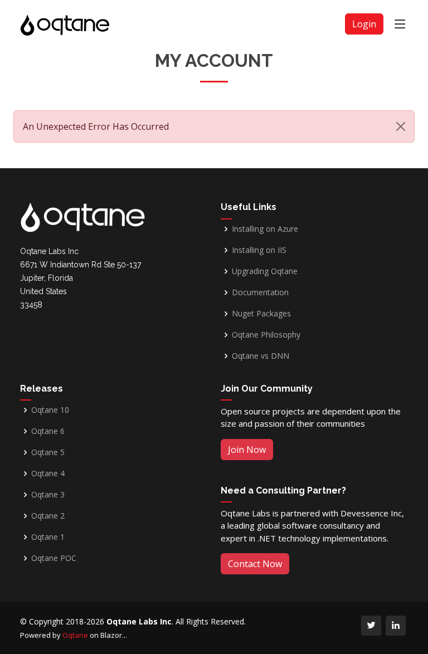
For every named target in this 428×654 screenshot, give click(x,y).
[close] (400, 126)
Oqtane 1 (48, 537)
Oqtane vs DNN (260, 356)
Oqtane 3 (48, 495)
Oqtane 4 (48, 473)
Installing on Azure (265, 229)
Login (364, 24)
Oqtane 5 (48, 452)
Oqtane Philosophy (266, 335)
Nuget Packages (261, 314)
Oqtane (75, 635)
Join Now (247, 449)
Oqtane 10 (50, 410)
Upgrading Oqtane (265, 271)
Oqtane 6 (48, 431)
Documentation (260, 292)
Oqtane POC (53, 558)
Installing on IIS (259, 250)
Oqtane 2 (48, 516)
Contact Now (255, 564)
